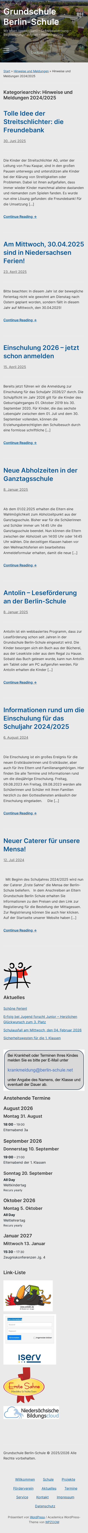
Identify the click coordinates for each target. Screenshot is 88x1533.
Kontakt (42, 1497)
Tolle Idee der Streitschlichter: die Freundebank (33, 121)
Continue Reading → (20, 216)
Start (6, 71)
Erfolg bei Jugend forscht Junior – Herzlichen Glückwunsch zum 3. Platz (40, 1019)
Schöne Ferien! (15, 1008)
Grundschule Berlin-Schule (31, 16)
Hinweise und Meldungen (31, 71)
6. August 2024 (15, 737)
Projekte (68, 1479)
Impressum (65, 1497)
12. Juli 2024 (13, 860)
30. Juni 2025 (14, 141)
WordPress (37, 1517)
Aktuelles (49, 1488)
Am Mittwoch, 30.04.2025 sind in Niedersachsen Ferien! (43, 252)
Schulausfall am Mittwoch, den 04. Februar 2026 (42, 1030)
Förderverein (23, 1488)
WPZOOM (52, 1522)
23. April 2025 (15, 272)
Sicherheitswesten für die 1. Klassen (32, 1038)
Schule (48, 1479)
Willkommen (25, 1479)
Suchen (77, 52)
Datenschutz (45, 1506)
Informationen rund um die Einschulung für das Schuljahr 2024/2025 (43, 718)
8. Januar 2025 (15, 489)
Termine (71, 1488)
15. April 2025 (14, 367)
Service (22, 1497)
